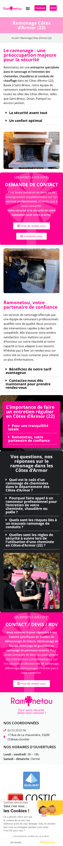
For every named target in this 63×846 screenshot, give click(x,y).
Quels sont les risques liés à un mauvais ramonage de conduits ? (31, 523)
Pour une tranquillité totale (28, 427)
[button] (27, 8)
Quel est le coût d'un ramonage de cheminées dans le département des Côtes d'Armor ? (27, 485)
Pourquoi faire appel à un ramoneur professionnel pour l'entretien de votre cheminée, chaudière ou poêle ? (31, 505)
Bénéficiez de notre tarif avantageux (28, 370)
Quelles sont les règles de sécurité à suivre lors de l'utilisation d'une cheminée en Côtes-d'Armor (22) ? (30, 540)
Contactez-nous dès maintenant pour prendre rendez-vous (28, 384)
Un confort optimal (25, 120)
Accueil (15, 38)
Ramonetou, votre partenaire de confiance (29, 438)
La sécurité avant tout (28, 113)
